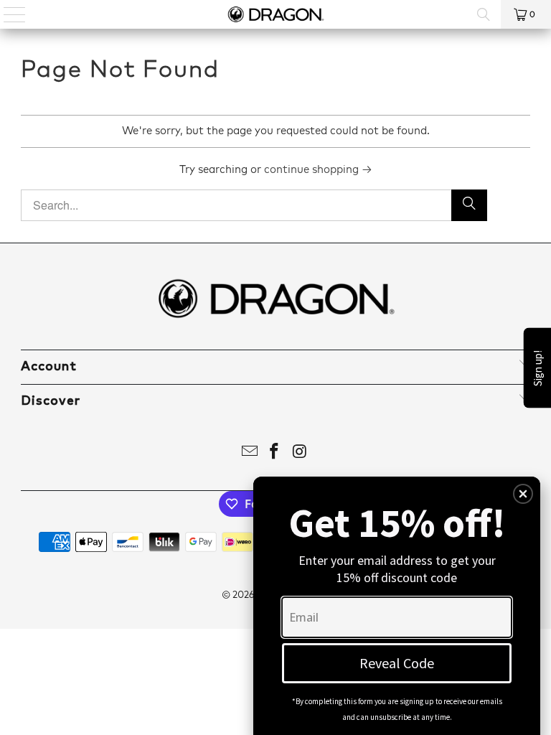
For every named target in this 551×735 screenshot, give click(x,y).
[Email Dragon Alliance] (249, 454)
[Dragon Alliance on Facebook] (275, 454)
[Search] (483, 14)
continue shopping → (318, 169)
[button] (523, 493)
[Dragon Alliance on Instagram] (300, 454)
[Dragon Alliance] (275, 14)
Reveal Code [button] (396, 663)
